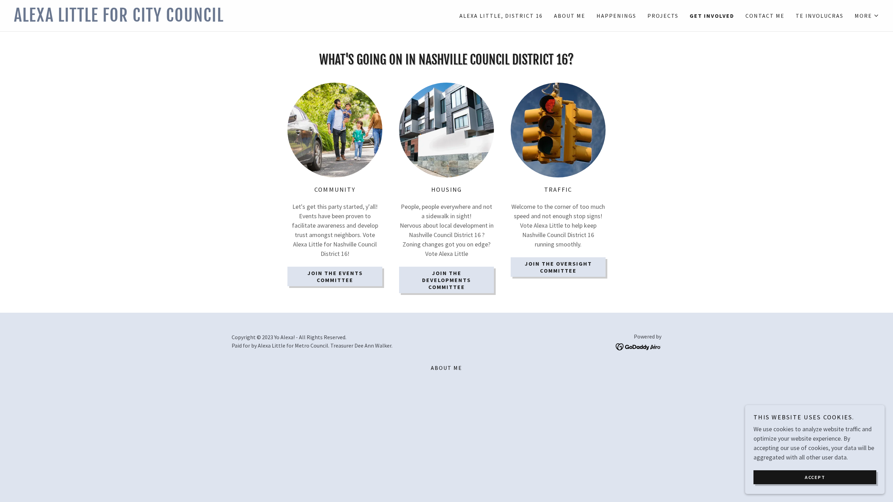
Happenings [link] (616, 15)
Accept (815, 477)
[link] (230, 19)
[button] (867, 16)
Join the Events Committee (335, 276)
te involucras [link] (819, 15)
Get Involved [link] (712, 15)
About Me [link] (569, 15)
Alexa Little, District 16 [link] (501, 15)
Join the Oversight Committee (558, 267)
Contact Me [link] (765, 15)
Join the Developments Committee (446, 279)
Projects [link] (662, 15)
